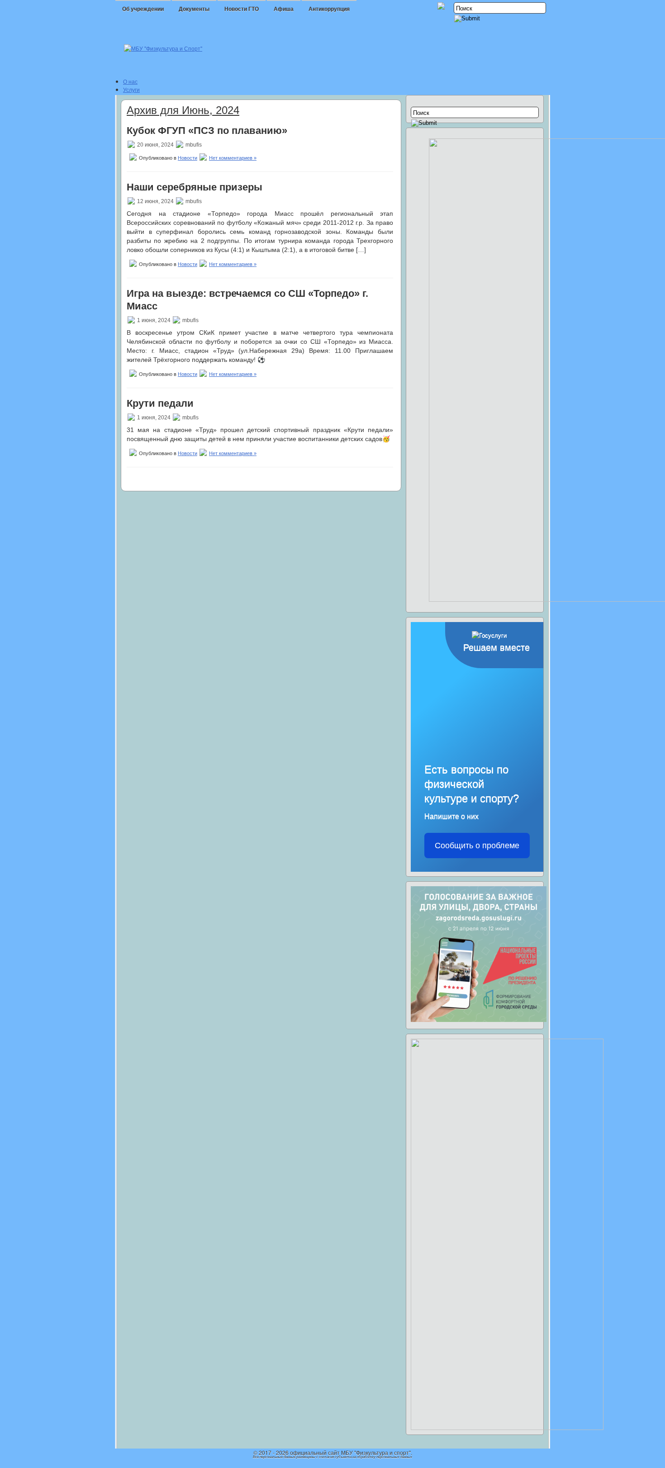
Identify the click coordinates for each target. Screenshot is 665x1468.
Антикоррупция (329, 9)
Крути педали (160, 403)
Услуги (131, 89)
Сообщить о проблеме (477, 845)
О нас (130, 81)
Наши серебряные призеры (194, 187)
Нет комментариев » (232, 158)
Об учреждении (143, 9)
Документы (194, 9)
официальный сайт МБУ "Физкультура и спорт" (350, 1452)
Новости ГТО (241, 9)
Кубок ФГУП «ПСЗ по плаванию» (207, 130)
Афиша (284, 9)
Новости (187, 158)
